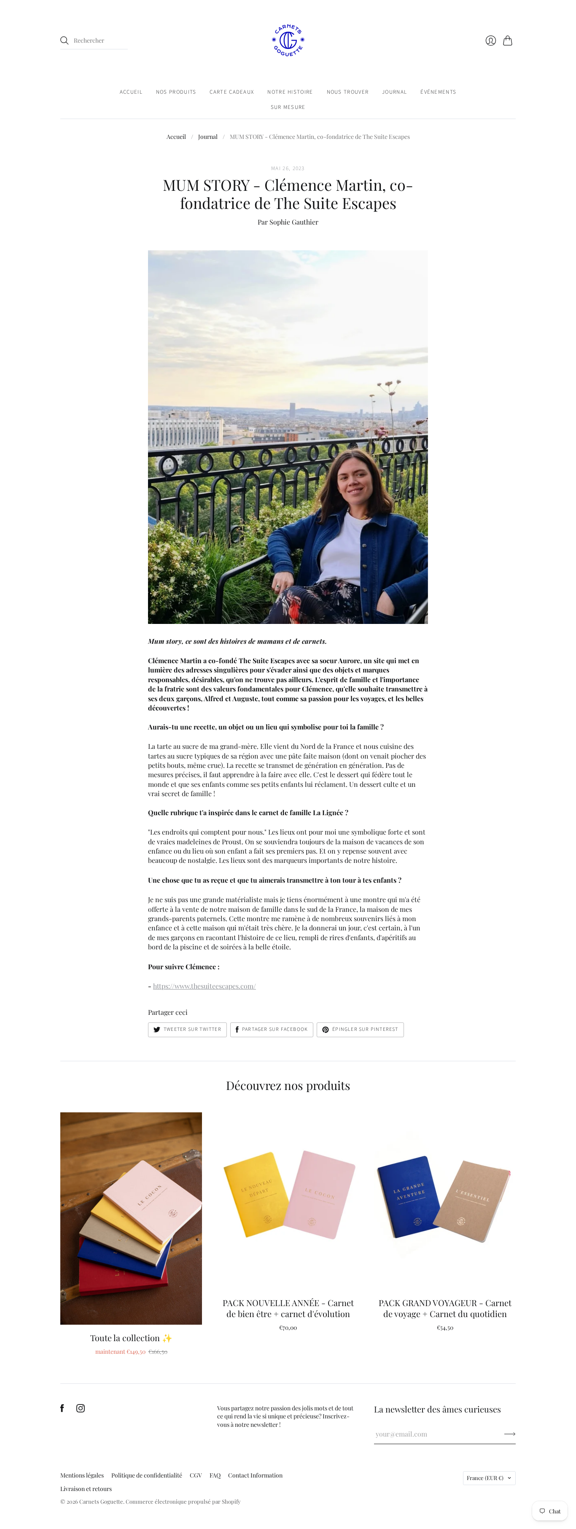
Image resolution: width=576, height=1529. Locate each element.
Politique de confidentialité (146, 1475)
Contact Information (255, 1475)
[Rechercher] (64, 40)
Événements (438, 92)
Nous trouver (348, 92)
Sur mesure (288, 107)
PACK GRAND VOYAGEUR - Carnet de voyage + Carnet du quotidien (445, 1308)
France (485, 1477)
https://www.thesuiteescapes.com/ (204, 985)
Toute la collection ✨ (131, 1337)
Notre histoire (290, 92)
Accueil (131, 92)
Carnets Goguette (101, 1501)
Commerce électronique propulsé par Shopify (183, 1501)
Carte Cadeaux (232, 92)
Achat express (131, 1312)
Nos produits (176, 92)
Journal (394, 92)
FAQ (215, 1475)
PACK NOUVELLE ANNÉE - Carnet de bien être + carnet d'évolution (288, 1308)
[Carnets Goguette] (288, 40)
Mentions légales (82, 1475)
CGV (196, 1475)
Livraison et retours (86, 1489)
